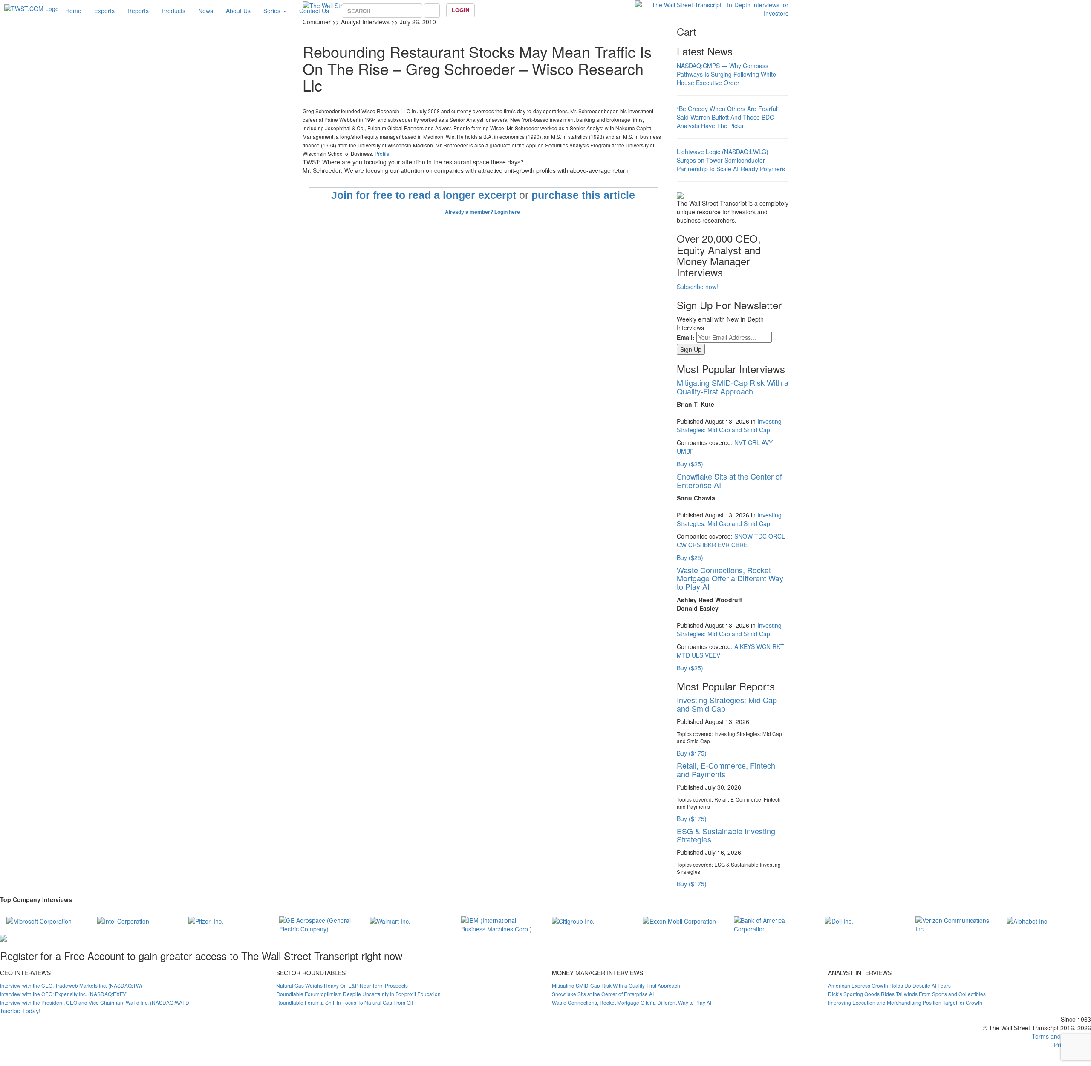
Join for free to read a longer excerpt (423, 195)
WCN (763, 646)
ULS (697, 655)
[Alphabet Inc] (1027, 920)
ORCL (776, 536)
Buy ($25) (690, 464)
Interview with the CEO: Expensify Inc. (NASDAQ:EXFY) (64, 993)
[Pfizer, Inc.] (205, 920)
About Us (238, 10)
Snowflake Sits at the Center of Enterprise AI (729, 480)
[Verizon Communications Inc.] (954, 923)
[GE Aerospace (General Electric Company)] (318, 923)
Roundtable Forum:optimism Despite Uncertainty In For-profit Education (358, 993)
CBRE (739, 544)
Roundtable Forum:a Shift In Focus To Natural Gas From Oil (344, 1002)
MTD (683, 655)
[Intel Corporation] (123, 920)
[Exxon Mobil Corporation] (679, 920)
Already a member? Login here (483, 212)
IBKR (709, 544)
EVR (724, 544)
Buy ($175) (692, 753)
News (205, 10)
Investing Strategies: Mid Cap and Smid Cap (729, 425)
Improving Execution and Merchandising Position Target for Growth (905, 1002)
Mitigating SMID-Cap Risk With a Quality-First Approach (732, 387)
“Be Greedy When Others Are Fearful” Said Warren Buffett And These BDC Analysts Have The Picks (728, 117)
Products (173, 10)
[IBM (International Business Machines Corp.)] (500, 923)
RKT (778, 646)
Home (73, 10)
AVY (767, 442)
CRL (754, 442)
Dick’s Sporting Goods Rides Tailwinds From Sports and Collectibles (907, 993)
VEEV (712, 655)
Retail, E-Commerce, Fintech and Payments (726, 769)
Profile (382, 153)
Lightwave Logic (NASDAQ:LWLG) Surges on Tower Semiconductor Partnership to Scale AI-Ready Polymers (731, 160)
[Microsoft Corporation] (39, 920)
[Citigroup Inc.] (573, 920)
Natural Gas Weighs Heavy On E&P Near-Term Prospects (342, 985)
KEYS (747, 646)
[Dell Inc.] (839, 920)
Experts (104, 10)
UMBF (685, 451)
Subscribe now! (697, 286)
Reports (138, 10)
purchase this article (583, 195)
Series (272, 10)
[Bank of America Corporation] (773, 923)
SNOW (743, 536)
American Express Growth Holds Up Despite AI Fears (889, 985)
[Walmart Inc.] (390, 920)
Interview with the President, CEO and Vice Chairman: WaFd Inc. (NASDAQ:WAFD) (95, 1002)
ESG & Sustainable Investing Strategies (726, 835)
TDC (760, 536)
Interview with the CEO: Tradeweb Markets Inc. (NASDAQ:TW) (71, 985)
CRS (694, 544)
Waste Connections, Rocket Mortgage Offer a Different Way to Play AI (730, 578)
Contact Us (314, 10)
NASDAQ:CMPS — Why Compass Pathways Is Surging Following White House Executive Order (726, 74)
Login (460, 10)
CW (682, 544)
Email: (686, 337)
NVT (740, 442)
